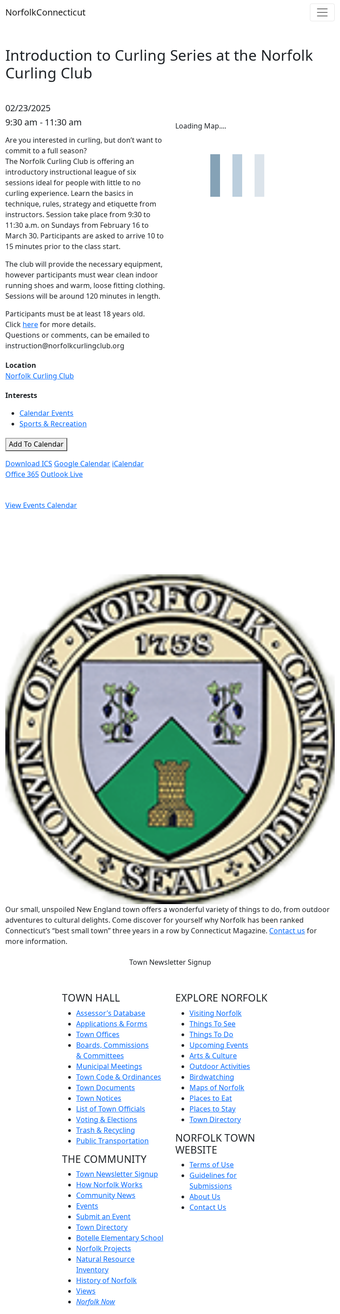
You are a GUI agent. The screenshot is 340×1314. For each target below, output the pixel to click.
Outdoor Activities (219, 1066)
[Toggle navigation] (322, 12)
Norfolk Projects (103, 1248)
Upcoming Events (218, 1045)
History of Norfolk (106, 1280)
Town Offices (98, 1034)
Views (86, 1291)
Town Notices (98, 1098)
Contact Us (207, 1207)
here (30, 324)
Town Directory (102, 1227)
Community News (105, 1195)
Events (87, 1206)
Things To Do (211, 1034)
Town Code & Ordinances (118, 1077)
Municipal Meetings (109, 1066)
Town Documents (105, 1087)
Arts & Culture (213, 1056)
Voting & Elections (106, 1119)
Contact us (287, 931)
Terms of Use (211, 1165)
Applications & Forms (111, 1024)
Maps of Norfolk (216, 1087)
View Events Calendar (41, 505)
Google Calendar (82, 463)
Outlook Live (62, 474)
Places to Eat (210, 1098)
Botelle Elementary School (119, 1238)
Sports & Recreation (53, 424)
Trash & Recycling (105, 1130)
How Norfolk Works (109, 1184)
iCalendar (128, 463)
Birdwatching (211, 1077)
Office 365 (22, 474)
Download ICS (28, 463)
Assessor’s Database (110, 1013)
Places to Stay (212, 1109)
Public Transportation (112, 1141)
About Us (204, 1196)
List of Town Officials (110, 1109)
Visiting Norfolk (215, 1013)
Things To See (212, 1024)
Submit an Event (103, 1216)
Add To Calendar (36, 444)
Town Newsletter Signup (170, 962)
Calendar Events (46, 413)
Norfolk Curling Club (39, 376)
